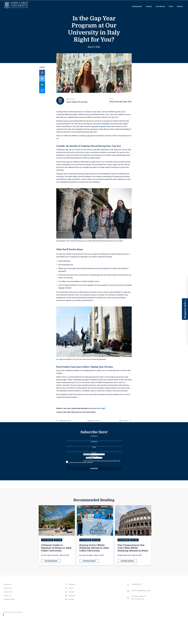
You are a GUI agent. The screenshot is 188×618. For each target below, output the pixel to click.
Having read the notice (76, 461)
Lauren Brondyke (87, 555)
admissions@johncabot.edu (140, 590)
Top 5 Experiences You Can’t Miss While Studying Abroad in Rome (133, 548)
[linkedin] (42, 84)
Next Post (123, 421)
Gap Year (127, 101)
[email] (42, 90)
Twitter (70, 588)
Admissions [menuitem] (8, 588)
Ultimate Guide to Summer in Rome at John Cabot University (56, 548)
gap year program (98, 126)
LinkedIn (71, 592)
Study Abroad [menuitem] (160, 6)
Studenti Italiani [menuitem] (9, 599)
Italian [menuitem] (171, 6)
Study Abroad (115, 101)
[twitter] (42, 79)
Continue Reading (50, 561)
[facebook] (42, 73)
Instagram (71, 595)
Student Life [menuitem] (8, 592)
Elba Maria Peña (125, 555)
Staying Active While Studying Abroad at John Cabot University (94, 548)
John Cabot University (76, 102)
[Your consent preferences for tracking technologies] (3, 614)
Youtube (71, 599)
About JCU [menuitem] (7, 595)
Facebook (71, 584)
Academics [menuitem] (8, 584)
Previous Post (65, 421)
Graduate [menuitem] (149, 6)
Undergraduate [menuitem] (137, 6)
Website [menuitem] (180, 6)
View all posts (93, 421)
